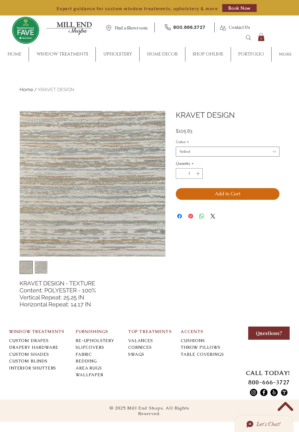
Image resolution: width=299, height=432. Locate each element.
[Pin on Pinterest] (190, 216)
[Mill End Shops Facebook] (263, 392)
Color (182, 142)
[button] (131, 28)
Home (26, 89)
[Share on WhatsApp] (201, 216)
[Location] (108, 27)
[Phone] (167, 27)
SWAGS (136, 354)
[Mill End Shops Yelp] (274, 392)
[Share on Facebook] (179, 216)
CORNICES (140, 347)
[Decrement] (180, 173)
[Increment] (198, 173)
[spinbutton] (189, 173)
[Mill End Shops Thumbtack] (284, 392)
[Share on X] (212, 216)
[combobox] (227, 152)
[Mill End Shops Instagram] (253, 392)
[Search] (248, 38)
